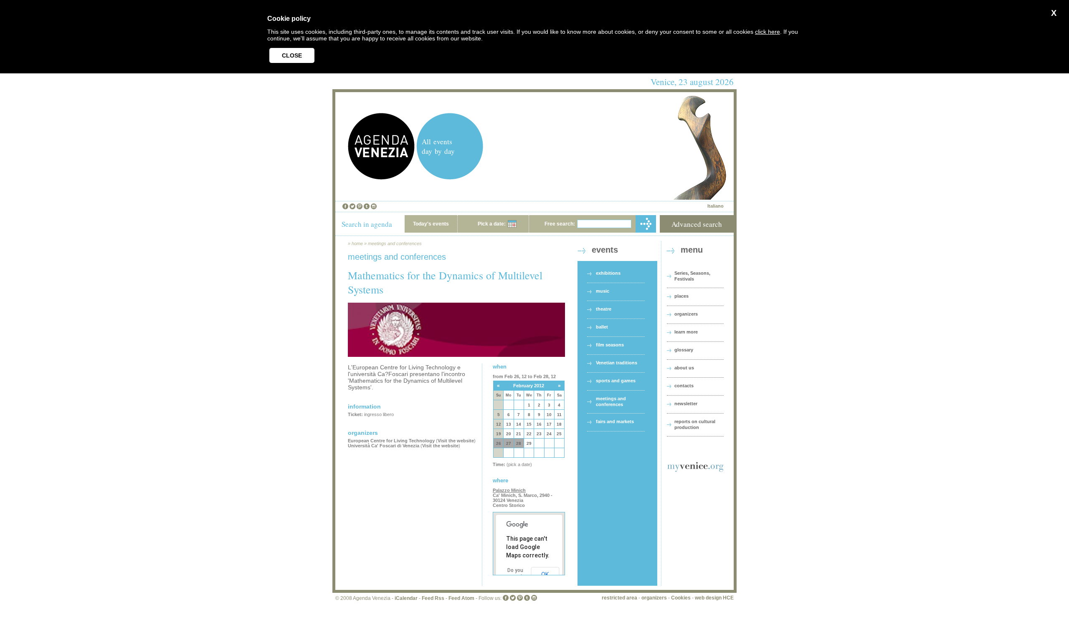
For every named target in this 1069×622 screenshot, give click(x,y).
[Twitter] (352, 206)
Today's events (431, 224)
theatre (603, 308)
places (681, 295)
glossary (683, 349)
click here (767, 31)
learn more (686, 331)
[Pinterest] (359, 206)
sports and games (616, 380)
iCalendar (406, 598)
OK (545, 574)
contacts (684, 385)
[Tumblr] (367, 206)
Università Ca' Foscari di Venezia (383, 445)
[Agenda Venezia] (381, 177)
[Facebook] (345, 206)
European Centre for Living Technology (392, 440)
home (357, 243)
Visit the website (456, 440)
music (602, 290)
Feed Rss (433, 598)
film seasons (610, 344)
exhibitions (608, 273)
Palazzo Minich (509, 490)
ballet (602, 326)
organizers (686, 313)
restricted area (619, 598)
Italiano (715, 205)
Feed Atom (461, 598)
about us (684, 367)
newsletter (685, 403)
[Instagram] (374, 206)
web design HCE (714, 598)
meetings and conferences (395, 243)
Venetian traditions (616, 362)
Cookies (681, 598)
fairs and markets (615, 421)
